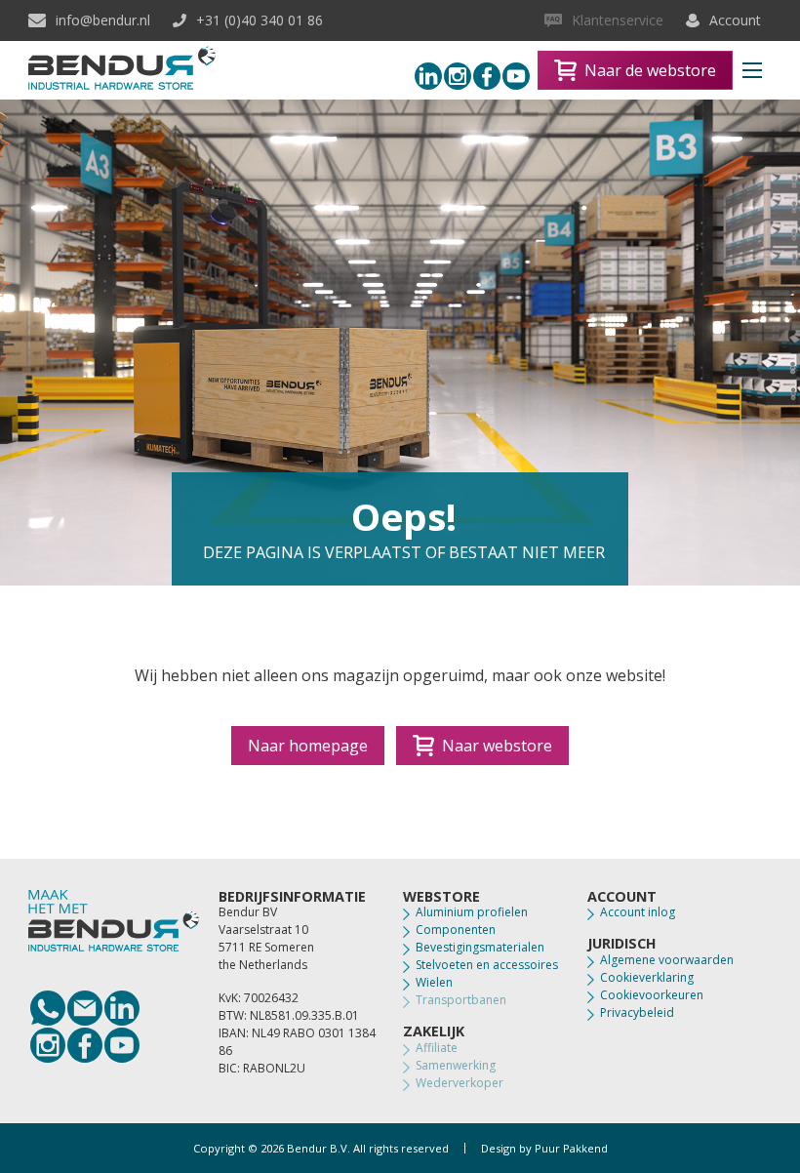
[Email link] (84, 1008)
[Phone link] (47, 1008)
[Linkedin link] (428, 76)
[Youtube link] (516, 76)
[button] (752, 70)
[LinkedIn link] (122, 1008)
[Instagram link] (457, 76)
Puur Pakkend (571, 1148)
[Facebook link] (486, 76)
